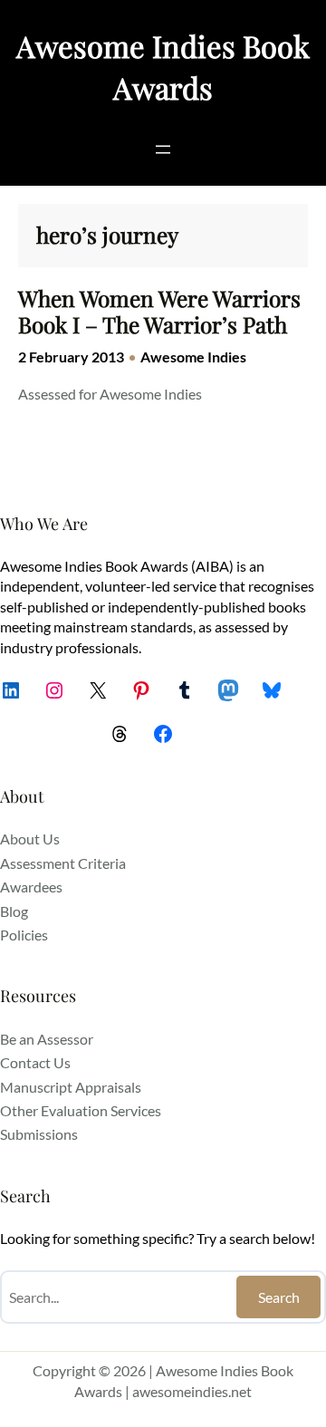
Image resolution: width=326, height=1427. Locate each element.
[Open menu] (163, 149)
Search (279, 1297)
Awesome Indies (193, 356)
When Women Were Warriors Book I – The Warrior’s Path (159, 311)
